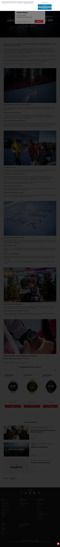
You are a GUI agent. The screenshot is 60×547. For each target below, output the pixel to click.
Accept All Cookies (44, 8)
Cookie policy (26, 2)
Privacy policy (30, 2)
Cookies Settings (45, 2)
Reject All (44, 5)
